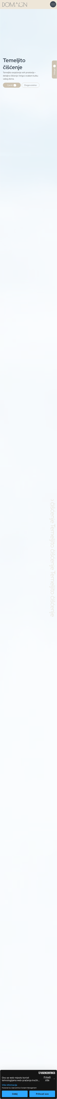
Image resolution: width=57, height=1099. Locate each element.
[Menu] (53, 4)
